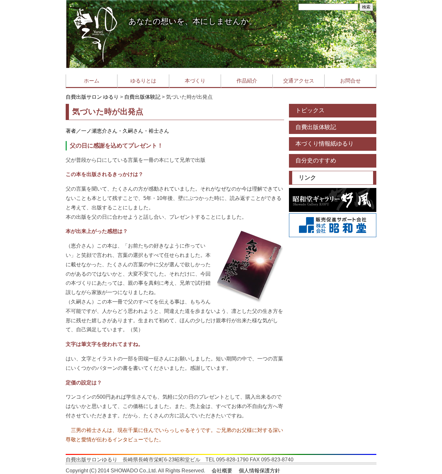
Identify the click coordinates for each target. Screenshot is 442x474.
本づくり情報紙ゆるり (324, 143)
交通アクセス (298, 80)
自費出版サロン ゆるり (92, 97)
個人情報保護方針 (259, 470)
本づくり (195, 80)
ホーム (91, 80)
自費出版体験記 (142, 97)
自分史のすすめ (315, 160)
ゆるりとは (143, 80)
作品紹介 (247, 80)
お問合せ (350, 80)
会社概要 (222, 470)
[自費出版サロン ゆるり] (95, 66)
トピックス (310, 110)
